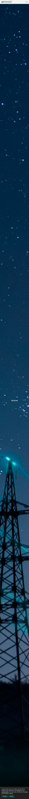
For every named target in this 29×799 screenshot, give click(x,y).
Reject (11, 796)
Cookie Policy (5, 792)
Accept (4, 796)
